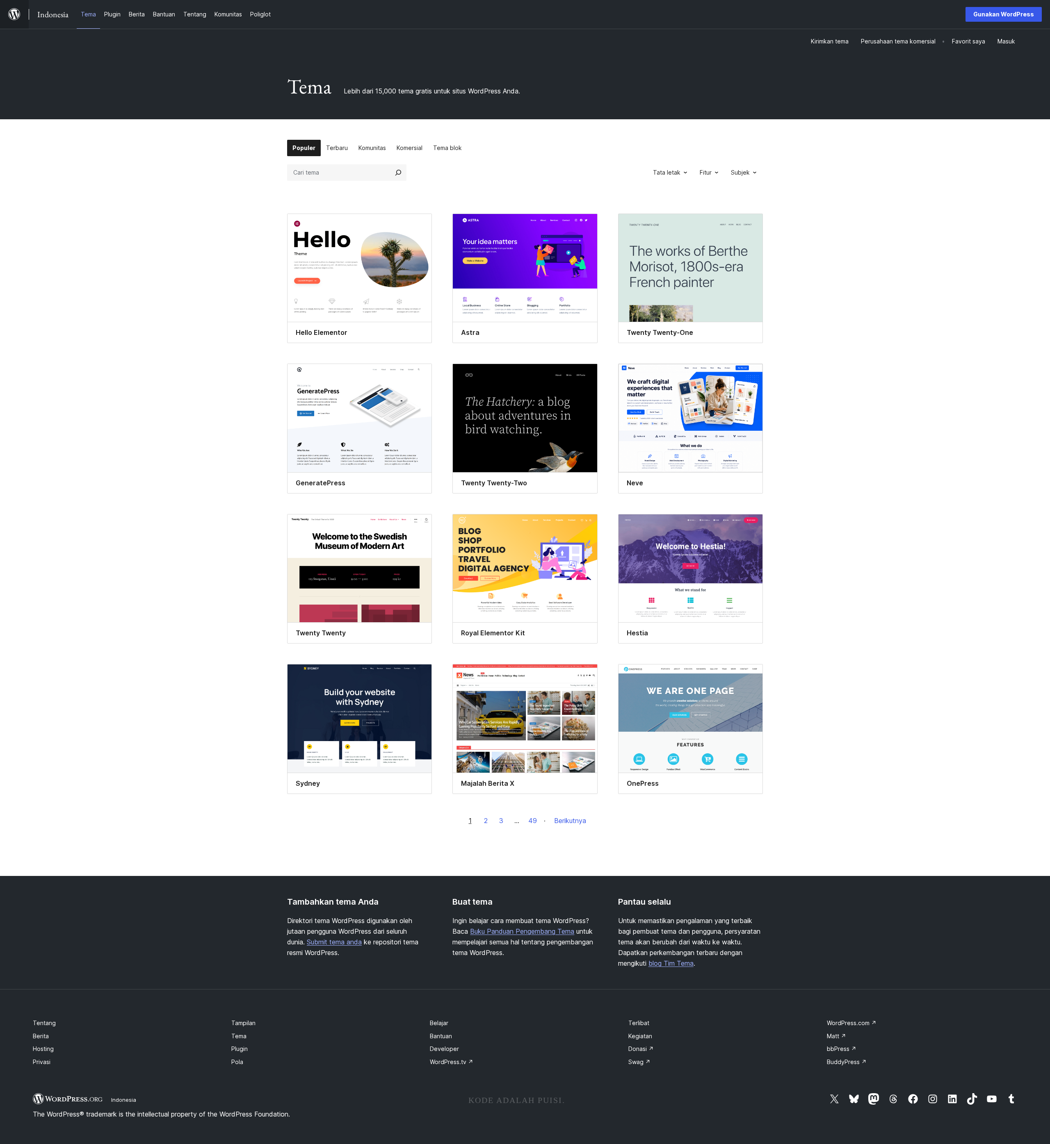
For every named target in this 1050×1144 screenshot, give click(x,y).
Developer (444, 1048)
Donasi (641, 1048)
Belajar (439, 1022)
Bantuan (441, 1036)
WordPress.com (852, 1022)
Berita (41, 1036)
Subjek (740, 172)
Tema (239, 1036)
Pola (237, 1061)
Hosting (43, 1048)
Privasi (41, 1061)
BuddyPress (847, 1061)
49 (532, 820)
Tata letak (666, 172)
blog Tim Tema (671, 963)
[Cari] (398, 172)
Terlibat (638, 1022)
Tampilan (243, 1022)
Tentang (44, 1022)
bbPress (841, 1048)
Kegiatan (640, 1036)
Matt (836, 1036)
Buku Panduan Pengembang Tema (522, 931)
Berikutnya (570, 820)
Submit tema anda (334, 942)
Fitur (706, 172)
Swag (639, 1061)
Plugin (239, 1048)
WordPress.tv (451, 1061)
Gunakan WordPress (1003, 14)
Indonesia (123, 1099)
